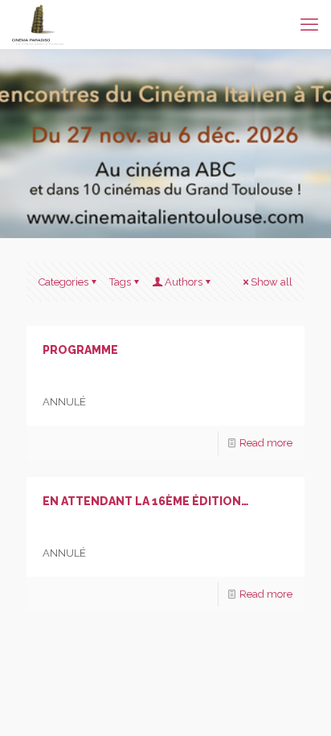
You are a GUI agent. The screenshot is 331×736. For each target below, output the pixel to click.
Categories (63, 282)
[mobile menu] (309, 24)
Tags (120, 282)
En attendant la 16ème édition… (145, 501)
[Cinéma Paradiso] (37, 24)
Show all (271, 282)
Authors (183, 282)
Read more (265, 443)
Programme (80, 349)
